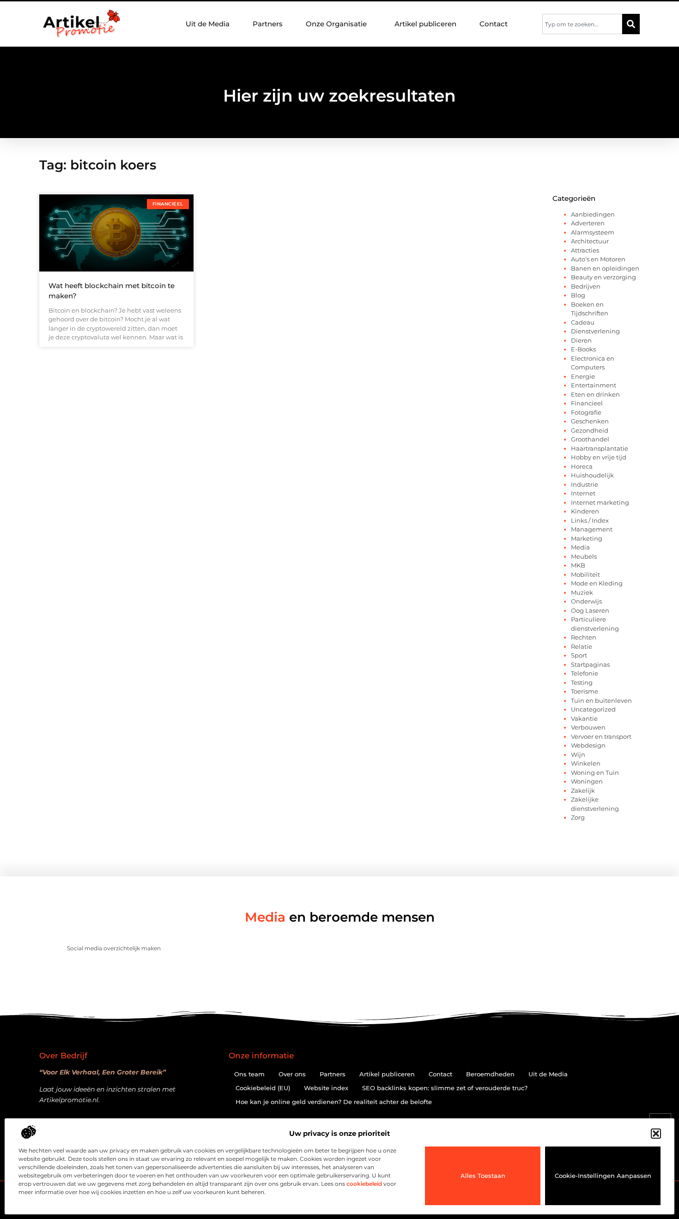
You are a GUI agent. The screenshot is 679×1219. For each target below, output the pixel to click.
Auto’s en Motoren (598, 259)
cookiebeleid (364, 1183)
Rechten (583, 637)
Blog (578, 295)
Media (580, 547)
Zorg (578, 817)
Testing (582, 682)
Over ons (292, 1074)
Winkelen (585, 763)
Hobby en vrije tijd (598, 457)
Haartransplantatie (599, 448)
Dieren (581, 340)
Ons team (249, 1074)
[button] (656, 1133)
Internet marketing (600, 502)
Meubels (584, 556)
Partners (268, 23)
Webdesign (588, 745)
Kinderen (585, 511)
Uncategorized (593, 709)
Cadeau (582, 322)
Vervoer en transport (601, 736)
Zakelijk (583, 790)
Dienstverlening (595, 331)
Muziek (582, 592)
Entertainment (593, 385)
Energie (583, 376)
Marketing (586, 538)
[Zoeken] (631, 24)
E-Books (583, 349)
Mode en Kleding (597, 583)
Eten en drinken (595, 394)
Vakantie (584, 718)
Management (591, 529)
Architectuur (590, 241)
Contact (493, 23)
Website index (326, 1088)
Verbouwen (588, 727)
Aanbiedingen (593, 214)
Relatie (581, 646)
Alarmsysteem (592, 232)
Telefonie (584, 673)
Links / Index (590, 520)
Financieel (587, 403)
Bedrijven (585, 286)
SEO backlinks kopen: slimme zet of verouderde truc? (444, 1088)
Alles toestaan (483, 1175)
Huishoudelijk (592, 475)
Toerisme (584, 691)
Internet (583, 493)
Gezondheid (589, 430)
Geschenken (590, 421)
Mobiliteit (585, 574)
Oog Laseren (590, 610)
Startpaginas (590, 664)
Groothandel (590, 439)
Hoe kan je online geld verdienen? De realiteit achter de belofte (334, 1101)
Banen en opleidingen (605, 268)
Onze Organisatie (336, 23)
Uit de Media (208, 23)
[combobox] (582, 24)
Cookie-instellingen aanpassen (603, 1175)
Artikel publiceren (425, 23)
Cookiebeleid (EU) (263, 1088)
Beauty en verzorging (603, 277)
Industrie (584, 484)
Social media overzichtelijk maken (114, 948)
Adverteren (588, 223)
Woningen (587, 781)
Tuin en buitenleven (601, 700)
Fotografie (586, 412)
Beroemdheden (490, 1074)
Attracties (585, 250)
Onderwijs (586, 601)
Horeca (582, 466)
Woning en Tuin (595, 772)
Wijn (578, 754)
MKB (578, 565)
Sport (579, 655)
